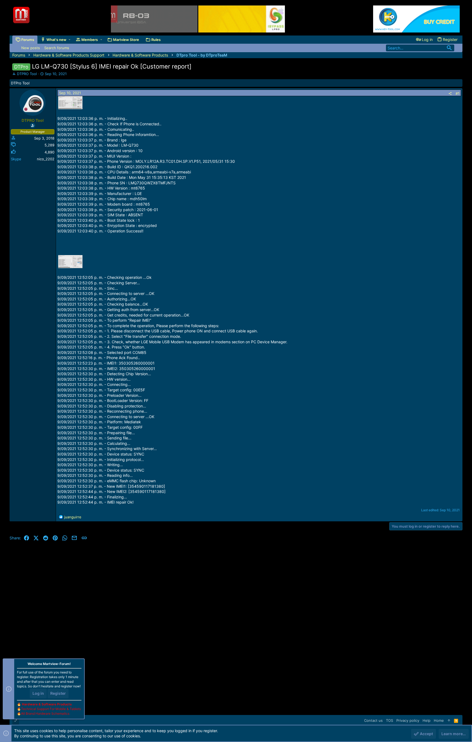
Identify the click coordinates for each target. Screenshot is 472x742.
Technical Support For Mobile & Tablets (51, 709)
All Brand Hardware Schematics (45, 713)
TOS (389, 720)
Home (439, 720)
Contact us (373, 720)
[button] (69, 40)
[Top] (449, 720)
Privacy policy (407, 720)
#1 (457, 93)
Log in (38, 693)
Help (426, 720)
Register (58, 693)
